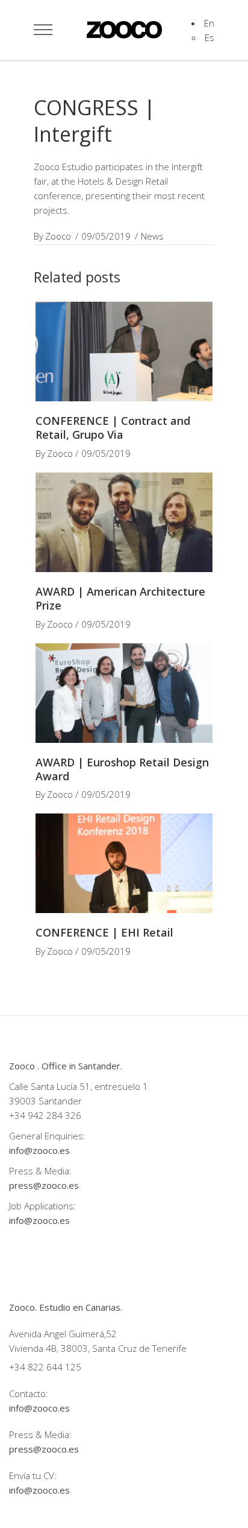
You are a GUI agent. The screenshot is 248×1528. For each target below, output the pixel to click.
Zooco (58, 236)
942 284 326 (54, 1115)
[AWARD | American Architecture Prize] (124, 522)
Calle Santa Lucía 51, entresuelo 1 (78, 1086)
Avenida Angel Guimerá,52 (63, 1334)
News (152, 236)
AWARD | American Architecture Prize (120, 598)
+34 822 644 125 (45, 1367)
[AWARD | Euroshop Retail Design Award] (124, 693)
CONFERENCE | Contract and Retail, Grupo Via (113, 427)
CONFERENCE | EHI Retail (104, 932)
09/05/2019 (106, 236)
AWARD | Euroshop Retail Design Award (122, 769)
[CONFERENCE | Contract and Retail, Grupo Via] (124, 351)
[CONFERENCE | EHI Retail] (124, 863)
